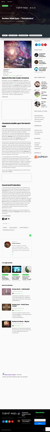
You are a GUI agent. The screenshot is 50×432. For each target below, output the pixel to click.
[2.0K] (6, 310)
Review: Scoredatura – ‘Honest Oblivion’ (5, 278)
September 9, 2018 (26, 280)
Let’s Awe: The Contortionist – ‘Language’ (44, 95)
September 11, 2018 (16, 280)
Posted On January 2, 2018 (18, 323)
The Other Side (37, 146)
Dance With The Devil (39, 117)
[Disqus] (16, 355)
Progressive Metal (36, 35)
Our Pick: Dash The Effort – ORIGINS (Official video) (16, 278)
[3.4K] (6, 295)
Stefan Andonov (20, 21)
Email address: (40, 416)
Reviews (5, 274)
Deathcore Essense (38, 119)
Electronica (13, 35)
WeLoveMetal (37, 121)
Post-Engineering (38, 132)
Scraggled (36, 144)
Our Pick (15, 274)
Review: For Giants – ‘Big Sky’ (20, 321)
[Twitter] (39, 44)
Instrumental (24, 35)
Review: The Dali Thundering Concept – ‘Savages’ (26, 278)
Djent (5, 35)
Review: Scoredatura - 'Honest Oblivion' (42, 62)
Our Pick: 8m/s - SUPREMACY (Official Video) (42, 55)
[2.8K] (26, 272)
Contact (9, 1)
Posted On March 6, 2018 (18, 291)
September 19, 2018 (6, 280)
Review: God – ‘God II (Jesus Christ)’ (20, 305)
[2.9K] (6, 272)
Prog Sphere (37, 134)
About (3, 1)
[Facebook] (36, 44)
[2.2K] (16, 272)
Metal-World (37, 143)
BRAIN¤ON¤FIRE (38, 115)
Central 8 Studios (12, 75)
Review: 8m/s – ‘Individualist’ (21, 289)
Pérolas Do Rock (38, 130)
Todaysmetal (37, 148)
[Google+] (42, 44)
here (14, 83)
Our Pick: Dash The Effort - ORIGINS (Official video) (43, 69)
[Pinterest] (45, 44)
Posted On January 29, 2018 (18, 308)
